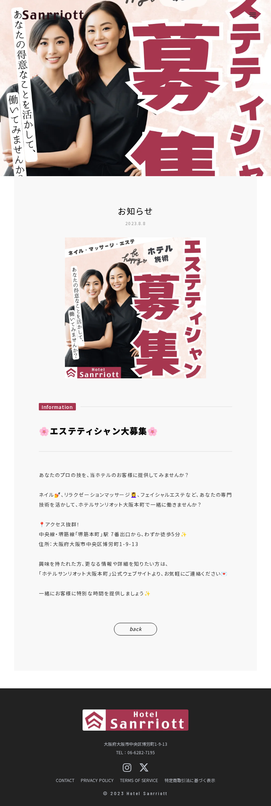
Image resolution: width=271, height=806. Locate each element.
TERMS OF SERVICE (139, 780)
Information (57, 406)
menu (252, 15)
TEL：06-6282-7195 (135, 752)
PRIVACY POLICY (97, 780)
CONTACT (65, 780)
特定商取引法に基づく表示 (189, 780)
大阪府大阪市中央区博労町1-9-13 (135, 744)
